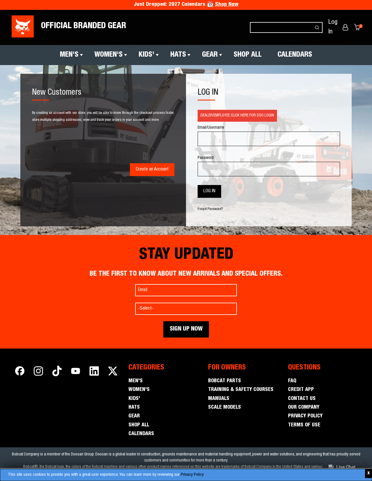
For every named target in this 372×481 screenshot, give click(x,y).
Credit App (301, 389)
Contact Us (302, 398)
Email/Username (211, 128)
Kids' (146, 55)
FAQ (292, 381)
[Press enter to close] (368, 473)
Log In (332, 27)
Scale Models (224, 407)
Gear (210, 55)
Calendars (295, 55)
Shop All (248, 55)
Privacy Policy (192, 475)
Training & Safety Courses (240, 389)
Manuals (218, 398)
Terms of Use (304, 425)
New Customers (56, 93)
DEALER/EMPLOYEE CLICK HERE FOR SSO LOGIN (237, 116)
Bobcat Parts (224, 381)
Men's (69, 55)
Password (206, 158)
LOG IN (208, 93)
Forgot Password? (210, 209)
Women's (108, 55)
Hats (178, 55)
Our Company (303, 407)
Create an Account (152, 169)
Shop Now (227, 4)
